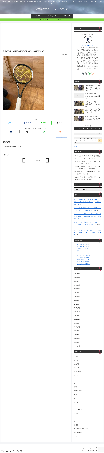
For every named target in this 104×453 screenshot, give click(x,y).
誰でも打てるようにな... (83, 255)
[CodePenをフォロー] (27, 131)
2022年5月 (77, 315)
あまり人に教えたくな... (83, 246)
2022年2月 (77, 327)
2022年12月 (77, 292)
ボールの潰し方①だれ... (83, 259)
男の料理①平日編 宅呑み (81, 428)
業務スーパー (78, 432)
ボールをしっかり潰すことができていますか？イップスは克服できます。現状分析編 (87, 167)
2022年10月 (77, 300)
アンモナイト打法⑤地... (83, 264)
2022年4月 (77, 319)
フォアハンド (78, 417)
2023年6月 (77, 273)
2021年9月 (77, 346)
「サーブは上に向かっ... (83, 248)
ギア (75, 398)
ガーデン (76, 383)
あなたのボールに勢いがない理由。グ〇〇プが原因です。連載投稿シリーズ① (87, 178)
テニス (76, 375)
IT (95, 210)
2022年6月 (77, 311)
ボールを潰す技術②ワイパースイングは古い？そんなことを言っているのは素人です (87, 162)
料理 (75, 387)
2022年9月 (77, 304)
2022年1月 (77, 330)
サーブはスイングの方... (83, 253)
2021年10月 (77, 342)
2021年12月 (77, 334)
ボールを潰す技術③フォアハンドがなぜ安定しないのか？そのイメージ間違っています (87, 157)
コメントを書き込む (35, 160)
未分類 (76, 360)
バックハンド (78, 413)
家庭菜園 (76, 364)
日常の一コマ (78, 390)
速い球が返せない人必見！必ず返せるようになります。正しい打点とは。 (87, 173)
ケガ (75, 394)
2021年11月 (77, 338)
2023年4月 (77, 277)
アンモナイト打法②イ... (83, 257)
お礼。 (79, 251)
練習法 (76, 425)
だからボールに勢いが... (83, 244)
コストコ (76, 379)
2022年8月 (77, 308)
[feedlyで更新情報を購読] (89, 73)
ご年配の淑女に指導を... (83, 261)
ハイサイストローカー (88, 45)
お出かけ (76, 356)
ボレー (76, 421)
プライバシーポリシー (87, 448)
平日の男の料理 (78, 371)
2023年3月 (77, 281)
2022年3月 (77, 323)
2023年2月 (77, 285)
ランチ (76, 436)
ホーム (78, 448)
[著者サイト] (11, 131)
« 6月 (75, 146)
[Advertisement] (35, 36)
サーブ (76, 406)
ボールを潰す (78, 402)
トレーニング (78, 409)
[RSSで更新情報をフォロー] (60, 131)
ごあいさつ (77, 368)
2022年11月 (77, 296)
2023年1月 (77, 289)
